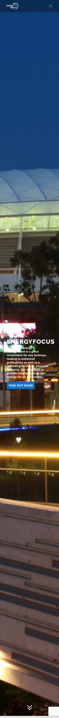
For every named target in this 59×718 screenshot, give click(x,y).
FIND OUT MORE (22, 385)
